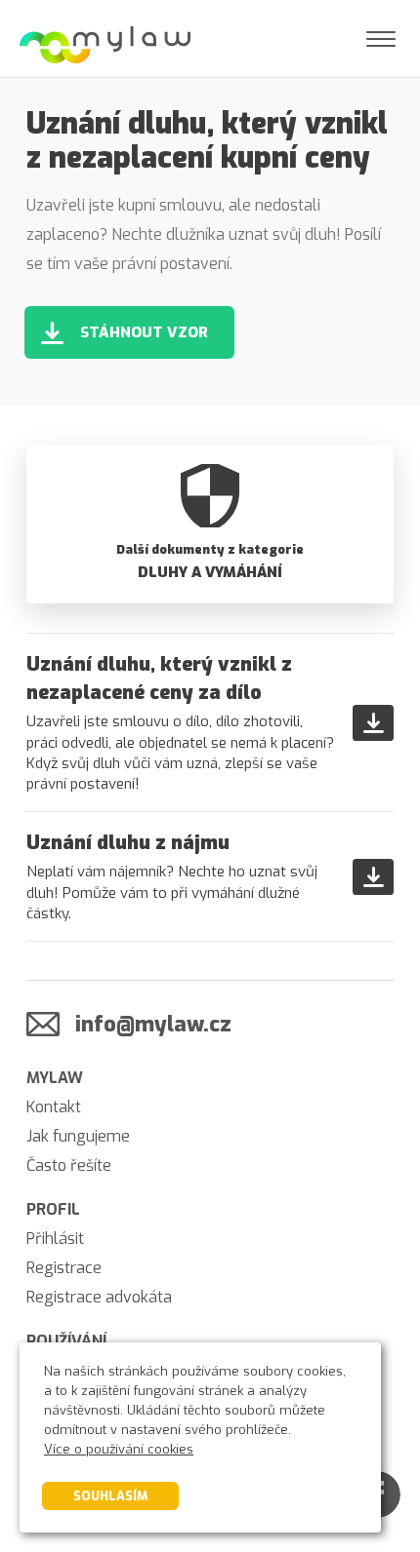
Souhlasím (110, 1496)
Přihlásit (55, 1238)
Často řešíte (68, 1165)
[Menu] (381, 39)
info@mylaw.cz (153, 1024)
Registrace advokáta (99, 1297)
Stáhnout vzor (144, 332)
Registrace (64, 1268)
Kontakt (53, 1107)
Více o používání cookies (118, 1449)
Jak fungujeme (78, 1136)
